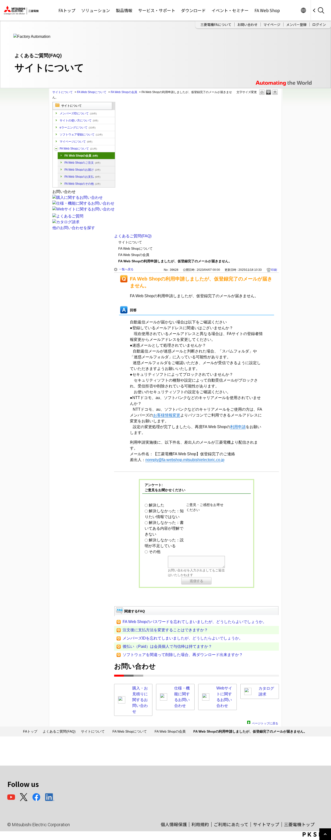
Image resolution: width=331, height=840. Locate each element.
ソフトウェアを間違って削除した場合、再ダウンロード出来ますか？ (183, 655)
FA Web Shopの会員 (124, 92)
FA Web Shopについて (91, 92)
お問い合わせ (247, 24)
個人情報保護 (174, 824)
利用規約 (200, 824)
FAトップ (66, 10)
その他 (154, 552)
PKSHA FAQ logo (316, 834)
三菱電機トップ (299, 824)
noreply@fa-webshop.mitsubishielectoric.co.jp (184, 460)
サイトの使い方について (79, 120)
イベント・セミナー (230, 10)
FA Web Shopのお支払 (82, 176)
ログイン (319, 24)
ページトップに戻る (265, 723)
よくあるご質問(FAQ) (132, 236)
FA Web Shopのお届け (82, 169)
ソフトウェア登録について (81, 134)
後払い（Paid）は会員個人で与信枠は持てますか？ (167, 646)
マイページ (271, 24)
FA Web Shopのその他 (82, 183)
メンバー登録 (296, 24)
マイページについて (76, 141)
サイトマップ (266, 824)
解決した (156, 505)
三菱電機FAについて (215, 24)
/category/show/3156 (56, 148)
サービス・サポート (156, 10)
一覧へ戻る (126, 269)
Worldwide (303, 10)
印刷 (274, 270)
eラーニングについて (77, 127)
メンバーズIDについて (78, 113)
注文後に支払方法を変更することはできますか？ (165, 630)
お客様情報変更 (166, 415)
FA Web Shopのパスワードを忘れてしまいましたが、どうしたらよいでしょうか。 (195, 622)
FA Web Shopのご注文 (82, 162)
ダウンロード (193, 10)
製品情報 (124, 10)
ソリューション (95, 10)
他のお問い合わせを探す (73, 228)
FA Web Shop (267, 10)
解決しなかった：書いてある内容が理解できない (164, 528)
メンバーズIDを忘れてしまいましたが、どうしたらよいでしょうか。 (183, 638)
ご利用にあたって (231, 824)
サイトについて (62, 92)
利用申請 (238, 427)
